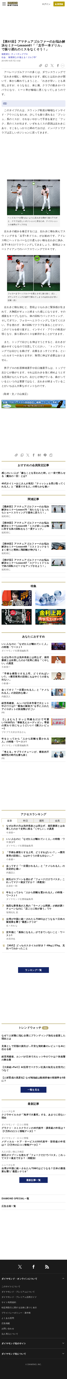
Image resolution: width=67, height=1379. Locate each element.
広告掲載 (6, 1323)
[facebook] (33, 1267)
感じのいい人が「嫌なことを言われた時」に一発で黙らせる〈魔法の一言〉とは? (33, 474)
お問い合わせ (8, 1328)
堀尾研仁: (15, 53)
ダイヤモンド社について (14, 1353)
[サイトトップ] (13, 4)
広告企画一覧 (9, 1206)
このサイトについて (11, 1286)
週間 (41, 820)
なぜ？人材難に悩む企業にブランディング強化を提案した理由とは (33, 1037)
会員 (57, 820)
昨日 (25, 820)
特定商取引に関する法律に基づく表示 (19, 1307)
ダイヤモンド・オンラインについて (19, 1278)
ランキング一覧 (33, 970)
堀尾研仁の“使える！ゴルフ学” (22, 57)
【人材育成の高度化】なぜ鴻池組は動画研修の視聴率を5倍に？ (33, 1079)
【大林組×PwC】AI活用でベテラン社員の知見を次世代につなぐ (33, 1068)
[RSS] (47, 1267)
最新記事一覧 (33, 1180)
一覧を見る (34, 1089)
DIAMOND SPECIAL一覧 (15, 1198)
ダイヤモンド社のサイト (14, 1343)
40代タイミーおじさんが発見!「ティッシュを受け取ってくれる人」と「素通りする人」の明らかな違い (33, 485)
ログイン (46, 4)
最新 (9, 820)
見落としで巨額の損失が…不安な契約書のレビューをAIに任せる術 (33, 1047)
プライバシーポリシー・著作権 (16, 1312)
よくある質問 (8, 1317)
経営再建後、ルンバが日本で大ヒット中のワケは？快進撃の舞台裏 (33, 1058)
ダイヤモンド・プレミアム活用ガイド (19, 1296)
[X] (20, 1267)
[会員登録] (59, 4)
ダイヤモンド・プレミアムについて (18, 1291)
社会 (4, 57)
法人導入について (10, 1333)
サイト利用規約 (9, 1302)
